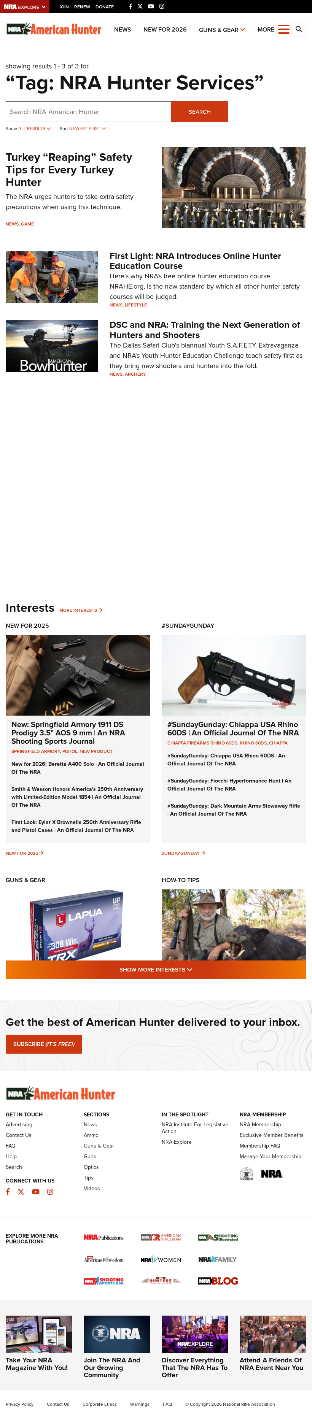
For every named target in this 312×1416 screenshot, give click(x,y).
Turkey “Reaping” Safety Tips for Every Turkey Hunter (69, 169)
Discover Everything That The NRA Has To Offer (195, 1367)
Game (27, 224)
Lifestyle (136, 305)
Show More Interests (197, 969)
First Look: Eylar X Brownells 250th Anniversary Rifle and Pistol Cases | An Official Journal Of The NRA (76, 826)
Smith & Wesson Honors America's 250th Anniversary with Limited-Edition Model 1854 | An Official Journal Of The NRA (77, 797)
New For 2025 (27, 625)
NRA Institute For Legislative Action (195, 1128)
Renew (82, 6)
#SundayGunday (188, 625)
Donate (105, 6)
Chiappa (278, 743)
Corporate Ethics (100, 1404)
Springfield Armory (35, 751)
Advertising (19, 1124)
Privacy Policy (19, 1404)
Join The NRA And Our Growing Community (112, 1367)
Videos (92, 1188)
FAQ (11, 1145)
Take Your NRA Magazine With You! (37, 1364)
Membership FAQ (260, 1145)
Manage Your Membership (270, 1156)
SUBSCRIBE (44, 1044)
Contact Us (19, 1135)
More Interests (78, 610)
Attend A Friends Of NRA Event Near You (271, 1364)
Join (64, 6)
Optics (91, 1167)
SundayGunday (181, 853)
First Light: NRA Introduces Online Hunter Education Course (195, 260)
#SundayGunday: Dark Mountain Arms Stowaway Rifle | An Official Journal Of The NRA (233, 810)
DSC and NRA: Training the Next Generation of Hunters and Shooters (205, 329)
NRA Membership (260, 1124)
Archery (135, 374)
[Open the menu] (284, 28)
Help (11, 1156)
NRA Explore (177, 1142)
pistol (69, 751)
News (122, 29)
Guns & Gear (219, 29)
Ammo (91, 1135)
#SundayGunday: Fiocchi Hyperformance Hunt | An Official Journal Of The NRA (229, 784)
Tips (89, 1177)
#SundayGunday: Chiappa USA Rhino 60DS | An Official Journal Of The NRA (233, 728)
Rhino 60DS (253, 743)
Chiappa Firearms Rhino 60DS (202, 743)
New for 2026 (165, 29)
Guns (90, 1156)
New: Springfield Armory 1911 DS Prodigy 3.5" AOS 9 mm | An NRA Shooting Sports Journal (68, 732)
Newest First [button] (85, 128)
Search (200, 112)
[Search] (298, 29)
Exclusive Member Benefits (272, 1135)
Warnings (140, 1404)
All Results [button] (32, 128)
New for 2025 (22, 853)
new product (96, 751)
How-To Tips (181, 880)
